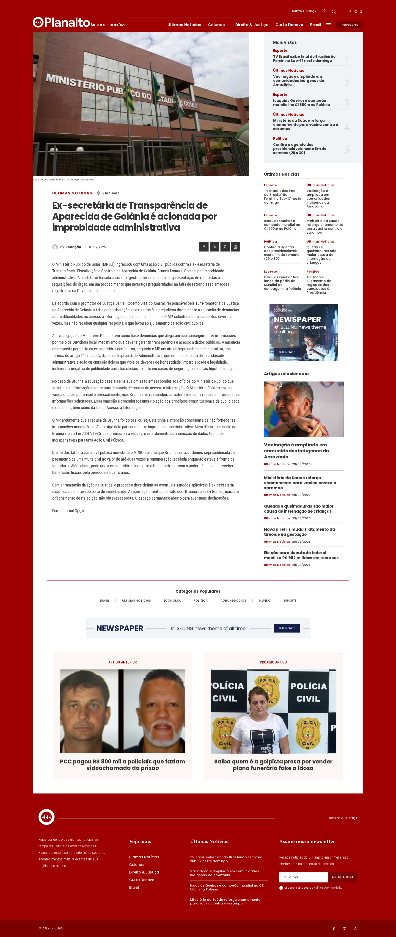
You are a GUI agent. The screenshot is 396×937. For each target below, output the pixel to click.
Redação (73, 247)
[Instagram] (355, 11)
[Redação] (56, 247)
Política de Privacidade (327, 887)
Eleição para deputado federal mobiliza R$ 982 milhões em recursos (301, 555)
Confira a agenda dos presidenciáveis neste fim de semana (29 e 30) (299, 148)
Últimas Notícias (72, 193)
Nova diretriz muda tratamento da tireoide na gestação (299, 532)
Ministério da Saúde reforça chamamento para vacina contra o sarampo (305, 124)
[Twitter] (214, 247)
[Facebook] (350, 11)
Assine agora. (343, 877)
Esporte (280, 50)
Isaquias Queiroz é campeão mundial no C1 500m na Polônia (301, 102)
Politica (280, 138)
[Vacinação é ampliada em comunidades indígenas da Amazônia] (304, 409)
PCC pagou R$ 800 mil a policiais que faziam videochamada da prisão (122, 765)
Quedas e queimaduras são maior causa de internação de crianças (321, 255)
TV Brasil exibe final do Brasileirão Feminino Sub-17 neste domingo (304, 58)
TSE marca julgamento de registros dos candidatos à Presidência (319, 285)
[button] (333, 11)
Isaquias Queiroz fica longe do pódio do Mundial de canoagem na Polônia (282, 283)
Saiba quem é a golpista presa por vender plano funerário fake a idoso (273, 765)
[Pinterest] (225, 247)
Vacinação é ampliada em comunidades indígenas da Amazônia (298, 80)
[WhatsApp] (361, 11)
